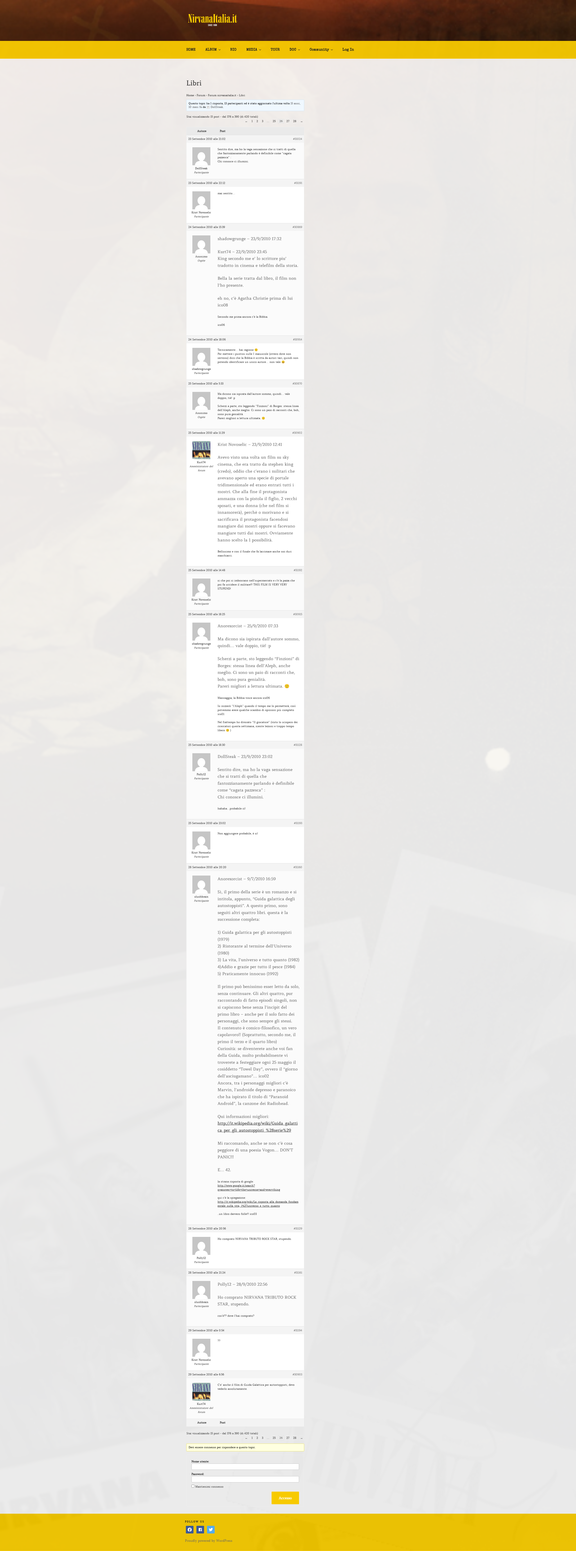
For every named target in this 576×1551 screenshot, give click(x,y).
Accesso (285, 1498)
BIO (233, 50)
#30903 (297, 1374)
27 (287, 121)
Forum (201, 95)
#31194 (298, 1330)
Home (190, 95)
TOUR (275, 50)
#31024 (297, 139)
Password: (197, 1474)
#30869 (297, 227)
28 (294, 121)
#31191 (298, 183)
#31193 (298, 823)
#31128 (298, 744)
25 (274, 121)
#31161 (298, 1272)
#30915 (297, 614)
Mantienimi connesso (209, 1486)
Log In (348, 50)
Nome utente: (200, 1461)
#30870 (297, 383)
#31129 (298, 1228)
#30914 (297, 339)
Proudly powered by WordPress (208, 1541)
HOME (191, 50)
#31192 (298, 570)
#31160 (297, 867)
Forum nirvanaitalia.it (222, 95)
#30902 (297, 432)
